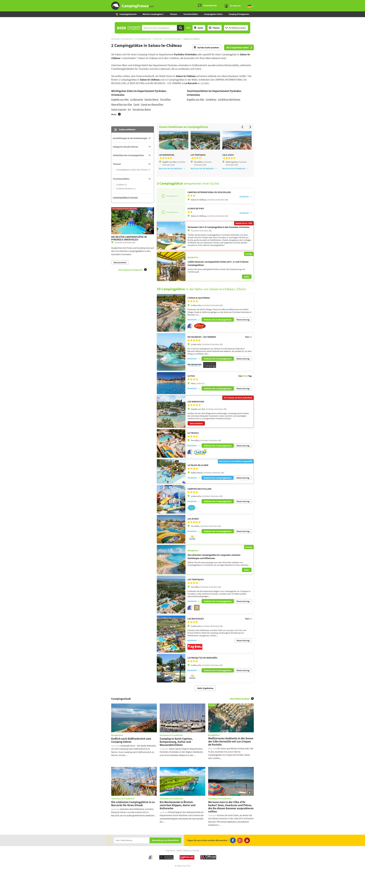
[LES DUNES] (171, 529)
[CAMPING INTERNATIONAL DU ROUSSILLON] (171, 195)
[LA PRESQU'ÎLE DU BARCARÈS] (171, 668)
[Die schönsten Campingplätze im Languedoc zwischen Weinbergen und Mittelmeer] (171, 559)
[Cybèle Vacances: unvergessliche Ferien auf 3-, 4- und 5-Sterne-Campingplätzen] (171, 266)
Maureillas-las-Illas (121, 104)
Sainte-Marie (151, 99)
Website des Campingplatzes (218, 319)
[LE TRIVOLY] (171, 443)
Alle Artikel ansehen (240, 698)
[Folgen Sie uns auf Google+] (240, 840)
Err (129, 109)
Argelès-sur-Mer (120, 99)
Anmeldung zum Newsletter (165, 840)
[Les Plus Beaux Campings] (209, 367)
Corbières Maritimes (229, 99)
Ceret (136, 104)
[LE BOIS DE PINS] (171, 212)
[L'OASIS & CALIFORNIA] (171, 313)
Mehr (246, 276)
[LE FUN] (171, 383)
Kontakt (196, 851)
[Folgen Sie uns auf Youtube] (247, 840)
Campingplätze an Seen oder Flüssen (133, 169)
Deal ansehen (196, 423)
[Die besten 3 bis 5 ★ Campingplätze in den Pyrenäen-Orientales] (171, 235)
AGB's (179, 851)
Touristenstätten (190, 14)
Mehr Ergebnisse (205, 688)
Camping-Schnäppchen (239, 14)
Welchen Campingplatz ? (153, 14)
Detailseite (244, 196)
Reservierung (243, 319)
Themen (173, 14)
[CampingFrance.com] (182, 5)
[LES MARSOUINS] (171, 412)
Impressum (170, 851)
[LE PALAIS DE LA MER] (171, 471)
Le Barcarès (136, 99)
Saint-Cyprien (118, 109)
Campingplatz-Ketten (213, 14)
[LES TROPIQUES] (171, 594)
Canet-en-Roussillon (152, 104)
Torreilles (165, 99)
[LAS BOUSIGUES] (171, 634)
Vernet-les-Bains (142, 109)
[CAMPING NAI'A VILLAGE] (171, 499)
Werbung (187, 851)
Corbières (211, 99)
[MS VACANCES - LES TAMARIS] (171, 352)
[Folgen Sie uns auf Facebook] (233, 840)
